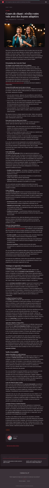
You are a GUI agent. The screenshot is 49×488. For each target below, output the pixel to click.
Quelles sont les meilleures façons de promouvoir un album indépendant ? (34, 462)
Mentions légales (22, 481)
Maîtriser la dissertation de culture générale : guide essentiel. (12, 462)
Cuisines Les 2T (24, 473)
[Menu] (46, 2)
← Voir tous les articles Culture (12, 445)
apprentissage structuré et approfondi (16, 228)
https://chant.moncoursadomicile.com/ (14, 82)
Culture (10, 7)
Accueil (7, 7)
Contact (28, 481)
